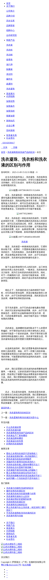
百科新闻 (10, 130)
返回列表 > (6, 408)
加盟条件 (10, 106)
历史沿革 (10, 21)
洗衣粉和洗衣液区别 (15, 502)
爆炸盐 (9, 79)
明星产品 (10, 40)
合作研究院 (11, 35)
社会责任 (10, 138)
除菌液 (9, 69)
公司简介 (10, 11)
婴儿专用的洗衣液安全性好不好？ (22, 473)
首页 (8, 3)
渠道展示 (10, 94)
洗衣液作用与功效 (14, 516)
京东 (4, 147)
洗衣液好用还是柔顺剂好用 (18, 499)
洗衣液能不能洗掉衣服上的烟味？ (22, 470)
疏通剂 (9, 84)
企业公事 (10, 125)
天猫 (14, 147)
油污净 (9, 64)
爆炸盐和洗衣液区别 (15, 491)
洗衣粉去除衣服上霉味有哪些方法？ (23, 464)
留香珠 (9, 59)
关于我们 (10, 6)
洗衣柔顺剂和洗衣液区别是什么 (24, 417)
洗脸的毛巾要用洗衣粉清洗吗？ (21, 462)
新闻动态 (10, 121)
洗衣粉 (9, 50)
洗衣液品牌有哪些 (14, 438)
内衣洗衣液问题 (13, 430)
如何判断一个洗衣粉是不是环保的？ (23, 478)
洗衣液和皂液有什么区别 (17, 496)
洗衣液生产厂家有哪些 (16, 435)
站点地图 (26, 565)
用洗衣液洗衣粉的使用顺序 (18, 459)
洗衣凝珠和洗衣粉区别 (19, 413)
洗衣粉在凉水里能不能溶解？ (19, 467)
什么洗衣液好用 (13, 427)
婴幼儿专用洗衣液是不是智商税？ (22, 453)
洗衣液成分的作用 (14, 441)
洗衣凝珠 (10, 89)
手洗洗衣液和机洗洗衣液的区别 (21, 513)
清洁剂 (9, 74)
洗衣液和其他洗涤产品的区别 (21, 152)
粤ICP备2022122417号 (11, 565)
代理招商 (10, 96)
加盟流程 (10, 111)
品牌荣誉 (10, 25)
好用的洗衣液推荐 (14, 444)
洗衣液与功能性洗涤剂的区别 (19, 488)
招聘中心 (10, 30)
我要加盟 (10, 116)
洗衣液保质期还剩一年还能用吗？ (22, 456)
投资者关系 (11, 135)
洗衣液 (9, 45)
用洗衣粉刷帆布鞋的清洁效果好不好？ (24, 475)
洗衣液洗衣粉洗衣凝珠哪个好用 (21, 493)
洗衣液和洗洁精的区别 (16, 505)
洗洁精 (9, 55)
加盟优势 (10, 101)
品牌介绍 (10, 16)
